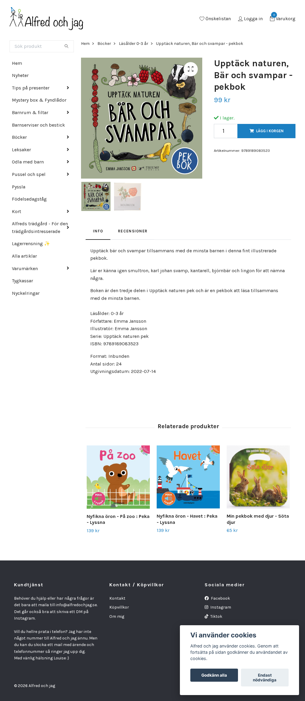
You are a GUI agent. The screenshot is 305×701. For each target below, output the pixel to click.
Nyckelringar (26, 293)
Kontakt (117, 598)
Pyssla (18, 187)
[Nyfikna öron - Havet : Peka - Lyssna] (188, 476)
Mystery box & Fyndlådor (39, 100)
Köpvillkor (119, 607)
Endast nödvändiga (264, 677)
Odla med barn (28, 162)
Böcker (19, 137)
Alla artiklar (24, 256)
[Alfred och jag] (46, 19)
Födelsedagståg (29, 199)
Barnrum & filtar (30, 112)
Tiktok (215, 616)
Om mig (116, 616)
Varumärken (25, 268)
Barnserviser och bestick (38, 125)
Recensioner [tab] (132, 231)
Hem (17, 63)
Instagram (220, 607)
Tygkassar (22, 280)
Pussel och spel (29, 174)
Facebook (220, 598)
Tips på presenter (30, 88)
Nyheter (20, 75)
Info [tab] (98, 231)
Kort (16, 211)
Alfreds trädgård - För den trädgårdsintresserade (40, 227)
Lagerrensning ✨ (31, 243)
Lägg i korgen (270, 131)
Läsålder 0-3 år (133, 43)
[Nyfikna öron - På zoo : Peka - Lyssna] (118, 477)
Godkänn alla (214, 675)
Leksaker (21, 149)
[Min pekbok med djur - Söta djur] (258, 476)
